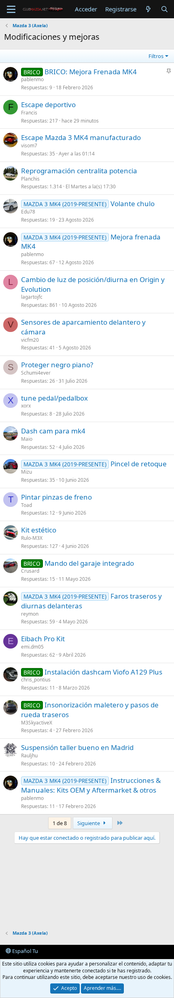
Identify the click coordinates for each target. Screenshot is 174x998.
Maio (26, 438)
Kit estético (38, 530)
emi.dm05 (32, 646)
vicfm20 (30, 339)
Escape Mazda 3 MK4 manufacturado (81, 137)
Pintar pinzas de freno (56, 497)
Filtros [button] (156, 56)
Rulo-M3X (31, 538)
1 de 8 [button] (60, 823)
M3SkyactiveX (36, 722)
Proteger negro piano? (57, 364)
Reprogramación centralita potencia (79, 170)
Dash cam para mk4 (53, 430)
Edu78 (28, 211)
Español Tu (24, 951)
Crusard (30, 570)
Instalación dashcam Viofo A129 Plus (103, 672)
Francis (29, 112)
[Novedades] (148, 9)
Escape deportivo (48, 104)
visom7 (29, 145)
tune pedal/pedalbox (54, 398)
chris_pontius (36, 679)
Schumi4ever (36, 372)
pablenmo (32, 79)
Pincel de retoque (138, 463)
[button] (11, 9)
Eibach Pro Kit (43, 638)
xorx (26, 405)
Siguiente (89, 823)
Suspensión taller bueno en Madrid (77, 747)
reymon (29, 613)
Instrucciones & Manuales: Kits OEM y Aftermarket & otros (91, 785)
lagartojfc (31, 296)
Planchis (30, 178)
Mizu (26, 471)
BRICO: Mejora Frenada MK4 (91, 71)
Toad (26, 505)
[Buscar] (164, 9)
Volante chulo (132, 203)
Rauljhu (29, 755)
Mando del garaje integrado (89, 563)
